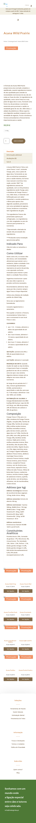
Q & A (9, 162)
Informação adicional (14, 155)
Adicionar (18, 141)
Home (5, 41)
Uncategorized (12, 41)
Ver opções (10, 591)
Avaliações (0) (11, 158)
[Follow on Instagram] (6, 813)
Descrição (10, 151)
